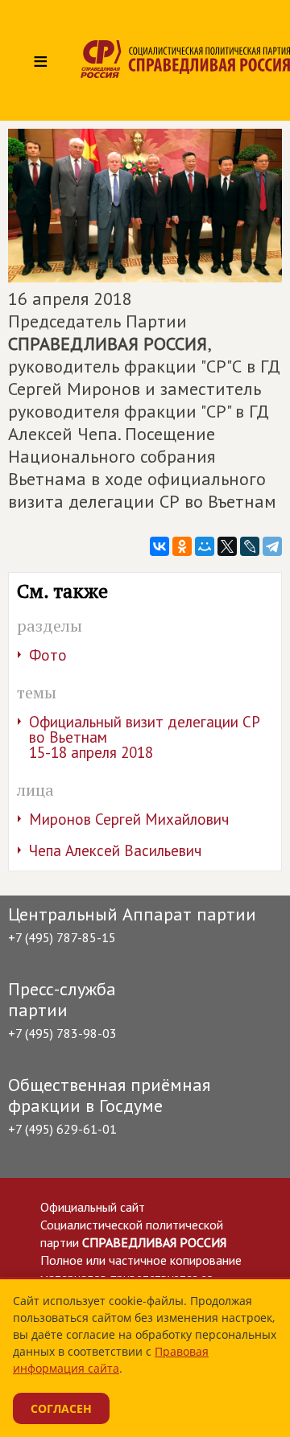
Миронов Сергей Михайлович (129, 819)
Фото (48, 655)
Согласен (61, 1408)
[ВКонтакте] (159, 546)
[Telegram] (272, 546)
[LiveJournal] (249, 546)
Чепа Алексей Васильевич (115, 850)
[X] (227, 546)
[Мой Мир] (204, 546)
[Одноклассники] (182, 546)
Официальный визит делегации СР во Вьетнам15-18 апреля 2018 (144, 737)
